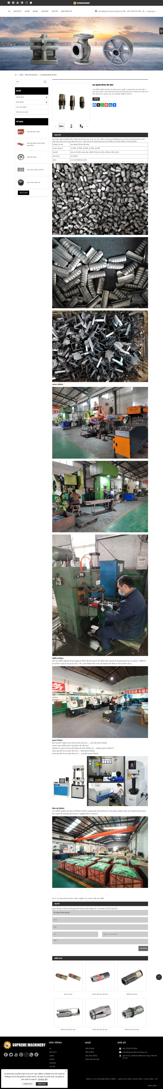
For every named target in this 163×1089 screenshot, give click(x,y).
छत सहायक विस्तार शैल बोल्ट (48, 75)
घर (9, 11)
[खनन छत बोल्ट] (68, 976)
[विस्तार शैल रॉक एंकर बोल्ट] (68, 1012)
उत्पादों (27, 11)
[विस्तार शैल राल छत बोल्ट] (132, 1012)
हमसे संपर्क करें (66, 11)
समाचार (35, 11)
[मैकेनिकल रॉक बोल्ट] (132, 976)
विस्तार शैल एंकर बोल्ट (31, 75)
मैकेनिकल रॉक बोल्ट (132, 994)
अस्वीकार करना (27, 1084)
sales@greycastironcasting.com (110, 11)
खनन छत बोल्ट (68, 994)
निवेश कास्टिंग (20, 102)
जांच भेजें (55, 11)
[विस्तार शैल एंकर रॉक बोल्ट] (100, 1012)
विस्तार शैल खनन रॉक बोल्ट (100, 994)
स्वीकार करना (41, 1084)
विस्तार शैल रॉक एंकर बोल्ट (68, 1029)
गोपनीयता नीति (42, 1079)
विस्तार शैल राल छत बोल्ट (132, 1029)
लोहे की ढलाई (20, 97)
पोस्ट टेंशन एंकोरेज (21, 107)
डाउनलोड (44, 11)
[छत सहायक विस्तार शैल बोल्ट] (61, 126)
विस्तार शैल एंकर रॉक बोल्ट (100, 1029)
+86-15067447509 (134, 11)
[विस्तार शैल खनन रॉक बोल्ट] (100, 976)
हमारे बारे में (17, 11)
